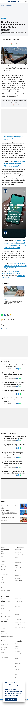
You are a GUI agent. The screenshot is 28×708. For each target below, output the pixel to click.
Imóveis (2, 605)
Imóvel (17, 597)
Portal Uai (17, 672)
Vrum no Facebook (5, 657)
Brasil (2, 559)
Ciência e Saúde (4, 574)
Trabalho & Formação (19, 554)
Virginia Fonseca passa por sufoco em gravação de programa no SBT (15, 265)
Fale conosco (17, 578)
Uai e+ (16, 674)
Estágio (16, 557)
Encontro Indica (18, 663)
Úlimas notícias (18, 609)
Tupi (15, 677)
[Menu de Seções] (2, 1)
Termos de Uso (4, 593)
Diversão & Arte (4, 566)
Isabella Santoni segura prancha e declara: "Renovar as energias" (14, 164)
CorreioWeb (5, 597)
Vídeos (2, 652)
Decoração (17, 616)
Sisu (15, 570)
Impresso (4, 621)
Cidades (2, 553)
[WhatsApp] (2, 315)
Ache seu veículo (4, 642)
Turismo (2, 585)
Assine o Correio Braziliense (7, 636)
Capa (2, 551)
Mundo (2, 564)
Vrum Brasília (17, 651)
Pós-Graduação (18, 575)
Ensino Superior (18, 552)
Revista (16, 658)
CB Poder (16, 648)
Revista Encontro (20, 654)
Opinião (2, 577)
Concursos (18, 581)
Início (2, 5)
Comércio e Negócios (5, 619)
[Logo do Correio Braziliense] (14, 2)
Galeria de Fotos (18, 619)
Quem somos (4, 587)
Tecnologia (3, 582)
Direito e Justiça (4, 572)
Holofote (3, 579)
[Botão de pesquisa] (26, 1)
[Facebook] (5, 315)
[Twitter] (8, 315)
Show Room (17, 614)
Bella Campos (6, 329)
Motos (2, 655)
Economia (3, 561)
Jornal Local (17, 646)
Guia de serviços (18, 611)
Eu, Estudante (19, 548)
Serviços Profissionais (5, 616)
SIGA (9, 43)
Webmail (3, 598)
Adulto (2, 613)
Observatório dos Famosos (10, 319)
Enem (16, 560)
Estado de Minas (18, 669)
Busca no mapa (18, 603)
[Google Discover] (11, 315)
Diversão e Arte (9, 5)
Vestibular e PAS (18, 567)
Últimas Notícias (18, 562)
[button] (18, 695)
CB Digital (3, 628)
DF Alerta (17, 643)
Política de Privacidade (5, 590)
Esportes (3, 569)
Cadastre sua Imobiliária (20, 627)
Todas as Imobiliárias (19, 624)
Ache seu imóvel (18, 598)
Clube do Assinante (5, 633)
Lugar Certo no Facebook (20, 622)
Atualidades (17, 661)
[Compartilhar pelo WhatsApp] (20, 369)
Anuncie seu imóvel (18, 601)
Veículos (3, 608)
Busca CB (3, 631)
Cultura (16, 565)
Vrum (3, 640)
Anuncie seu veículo (5, 644)
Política (2, 556)
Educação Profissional (19, 573)
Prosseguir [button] (11, 699)
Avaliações (3, 649)
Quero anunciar (4, 603)
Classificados (5, 601)
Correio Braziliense (5, 548)
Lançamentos (17, 606)
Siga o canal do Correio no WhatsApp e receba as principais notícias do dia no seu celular (15, 138)
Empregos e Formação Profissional (5, 611)
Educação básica (18, 549)
